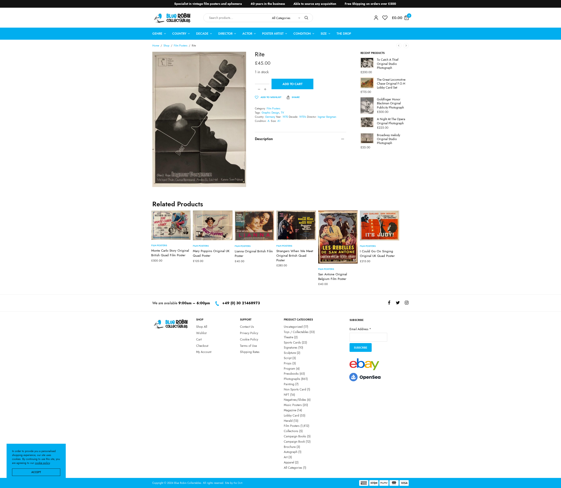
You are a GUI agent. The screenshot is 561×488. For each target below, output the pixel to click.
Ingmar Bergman (327, 117)
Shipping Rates (249, 352)
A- (269, 121)
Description (264, 138)
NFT (286, 394)
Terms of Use (248, 345)
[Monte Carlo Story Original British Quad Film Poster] (171, 225)
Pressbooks (291, 373)
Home (155, 46)
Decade (202, 33)
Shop (166, 46)
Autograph (290, 452)
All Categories (293, 467)
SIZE (324, 33)
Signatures (290, 347)
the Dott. (238, 483)
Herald (288, 420)
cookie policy (42, 463)
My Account (203, 352)
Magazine (290, 410)
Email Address (360, 329)
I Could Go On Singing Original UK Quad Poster (377, 253)
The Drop (344, 33)
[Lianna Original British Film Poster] (254, 225)
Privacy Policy (249, 333)
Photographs (292, 379)
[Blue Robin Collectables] (172, 18)
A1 (278, 121)
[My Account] (376, 17)
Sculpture (290, 353)
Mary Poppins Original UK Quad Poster (211, 253)
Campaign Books (295, 436)
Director (225, 33)
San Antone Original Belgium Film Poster (332, 276)
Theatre (288, 337)
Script (287, 358)
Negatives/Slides (295, 399)
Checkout (202, 345)
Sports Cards (292, 342)
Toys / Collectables (296, 332)
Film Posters (180, 46)
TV (282, 113)
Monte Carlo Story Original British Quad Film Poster (170, 253)
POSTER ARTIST (273, 33)
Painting (289, 384)
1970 (285, 117)
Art (286, 457)
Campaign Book (294, 441)
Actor (247, 33)
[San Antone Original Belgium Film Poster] (338, 237)
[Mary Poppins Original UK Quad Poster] (212, 225)
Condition (302, 33)
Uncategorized (293, 326)
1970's (302, 117)
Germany (270, 117)
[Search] (306, 18)
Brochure (290, 446)
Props (287, 363)
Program (289, 368)
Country (179, 33)
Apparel (289, 462)
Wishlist (201, 333)
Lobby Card (291, 415)
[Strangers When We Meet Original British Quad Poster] (296, 225)
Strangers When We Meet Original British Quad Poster (294, 256)
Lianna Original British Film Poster (254, 253)
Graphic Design (270, 113)
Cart (199, 339)
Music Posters (293, 405)
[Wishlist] (384, 17)
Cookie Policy (249, 339)
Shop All (201, 326)
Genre (157, 33)
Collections (291, 431)
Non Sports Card (295, 389)
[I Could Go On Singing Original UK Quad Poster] (379, 225)
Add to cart (292, 84)
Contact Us (247, 326)
